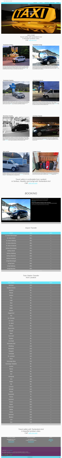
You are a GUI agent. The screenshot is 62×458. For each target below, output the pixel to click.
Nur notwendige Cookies (7, 454)
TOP (59, 457)
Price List (41, 2)
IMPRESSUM (51, 439)
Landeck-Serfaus (52, 2)
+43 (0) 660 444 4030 (11, 441)
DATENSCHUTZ (50, 440)
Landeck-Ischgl (47, 2)
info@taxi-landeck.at (11, 442)
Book (26, 68)
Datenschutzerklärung (10, 450)
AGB (50, 441)
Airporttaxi (57, 2)
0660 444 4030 (33, 40)
